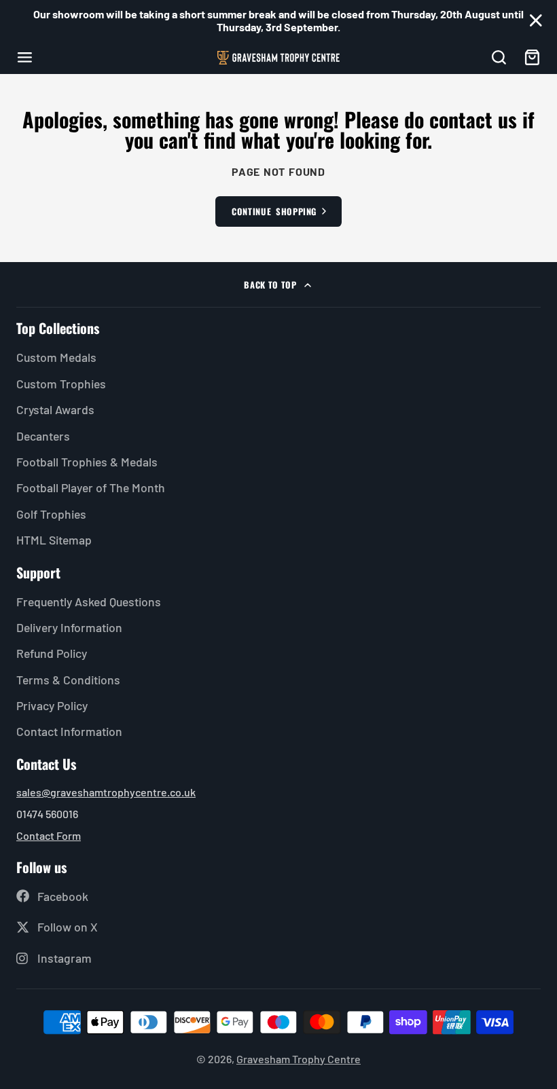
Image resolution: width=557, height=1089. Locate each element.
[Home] (278, 57)
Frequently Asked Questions (88, 601)
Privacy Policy (52, 705)
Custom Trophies (61, 383)
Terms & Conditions (68, 679)
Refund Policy (51, 653)
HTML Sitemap (54, 539)
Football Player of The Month (90, 487)
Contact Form (48, 835)
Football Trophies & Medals (87, 461)
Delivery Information (69, 627)
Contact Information (69, 731)
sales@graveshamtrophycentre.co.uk (106, 792)
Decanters (43, 435)
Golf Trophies (51, 513)
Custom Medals (56, 357)
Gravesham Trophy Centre (298, 1058)
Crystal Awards (55, 409)
